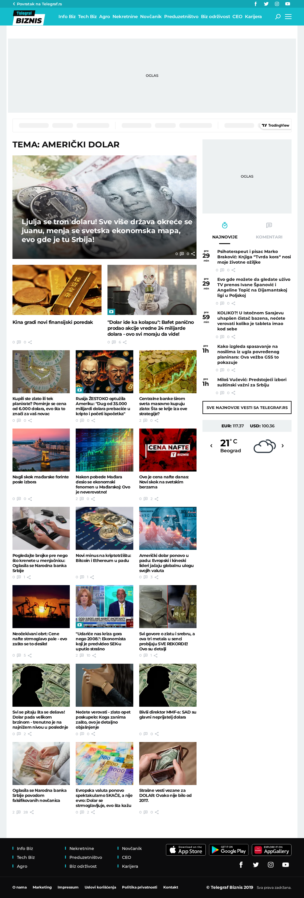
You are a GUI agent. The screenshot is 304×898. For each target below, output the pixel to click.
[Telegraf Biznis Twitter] (266, 4)
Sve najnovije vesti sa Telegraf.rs (247, 407)
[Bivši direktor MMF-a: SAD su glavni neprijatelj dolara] (168, 685)
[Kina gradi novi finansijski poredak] (57, 290)
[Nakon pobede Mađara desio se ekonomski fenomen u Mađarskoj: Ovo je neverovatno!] (104, 450)
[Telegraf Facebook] (255, 4)
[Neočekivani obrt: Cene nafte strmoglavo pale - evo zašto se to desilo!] (41, 606)
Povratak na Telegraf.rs (39, 3)
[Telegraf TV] (288, 4)
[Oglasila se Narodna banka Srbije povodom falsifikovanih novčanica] (41, 763)
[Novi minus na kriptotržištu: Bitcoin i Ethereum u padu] (104, 528)
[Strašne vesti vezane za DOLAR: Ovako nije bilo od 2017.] (168, 763)
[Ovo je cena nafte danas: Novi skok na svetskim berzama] (168, 450)
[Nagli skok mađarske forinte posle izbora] (41, 450)
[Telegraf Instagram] (277, 4)
